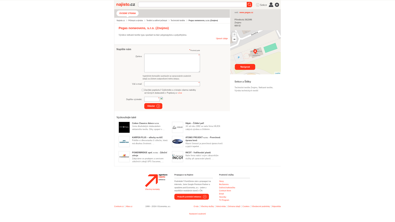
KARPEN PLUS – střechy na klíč (147, 137)
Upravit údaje (222, 38)
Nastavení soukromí (197, 214)
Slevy (221, 181)
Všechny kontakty (152, 189)
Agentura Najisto (156, 180)
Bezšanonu (224, 184)
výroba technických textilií (246, 90)
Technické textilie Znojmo (246, 87)
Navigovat (245, 67)
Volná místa (221, 206)
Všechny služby (207, 206)
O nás (196, 206)
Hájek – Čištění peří (194, 123)
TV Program (224, 200)
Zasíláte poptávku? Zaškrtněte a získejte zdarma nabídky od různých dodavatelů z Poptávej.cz (170, 91)
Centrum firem (225, 191)
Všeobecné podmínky (261, 206)
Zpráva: (138, 56)
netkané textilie (265, 87)
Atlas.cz (129, 206)
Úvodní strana (127, 13)
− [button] (234, 39)
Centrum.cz (119, 206)
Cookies (246, 206)
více (180, 93)
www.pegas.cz (246, 12)
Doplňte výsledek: (134, 99)
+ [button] (234, 34)
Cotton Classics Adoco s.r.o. (145, 123)
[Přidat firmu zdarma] (278, 4)
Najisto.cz (127, 4)
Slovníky (222, 197)
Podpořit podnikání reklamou (189, 197)
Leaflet (277, 73)
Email (221, 194)
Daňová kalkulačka (227, 188)
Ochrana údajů (234, 206)
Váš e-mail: (137, 84)
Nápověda (276, 206)
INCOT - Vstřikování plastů (198, 152)
